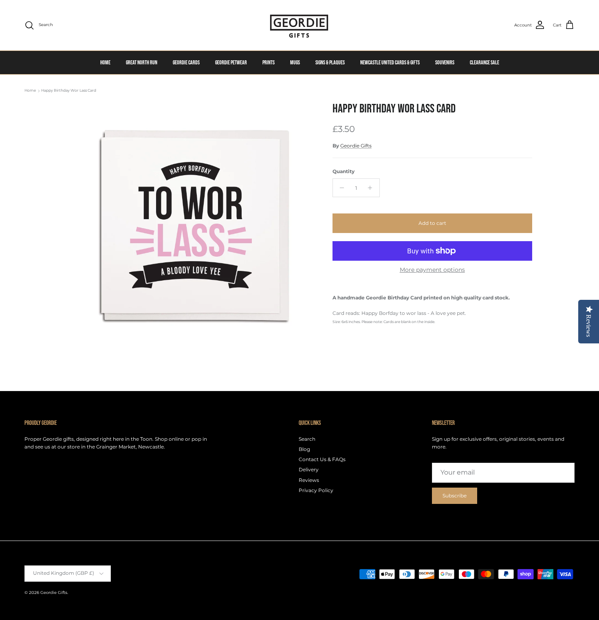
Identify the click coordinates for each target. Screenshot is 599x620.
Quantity (344, 171)
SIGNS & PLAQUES (330, 62)
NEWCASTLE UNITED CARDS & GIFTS (390, 62)
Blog (304, 449)
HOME (105, 62)
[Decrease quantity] (340, 188)
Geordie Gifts (356, 146)
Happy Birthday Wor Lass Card (68, 90)
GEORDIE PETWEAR (231, 62)
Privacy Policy (316, 490)
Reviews (309, 480)
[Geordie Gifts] (299, 25)
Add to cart (432, 223)
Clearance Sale (484, 62)
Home (30, 90)
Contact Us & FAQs (322, 459)
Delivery (309, 469)
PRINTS (268, 62)
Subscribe (455, 495)
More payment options (432, 269)
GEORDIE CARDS (186, 62)
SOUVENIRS (444, 62)
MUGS (295, 62)
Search (307, 439)
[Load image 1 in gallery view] (191, 225)
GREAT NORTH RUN (141, 62)
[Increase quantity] (372, 188)
